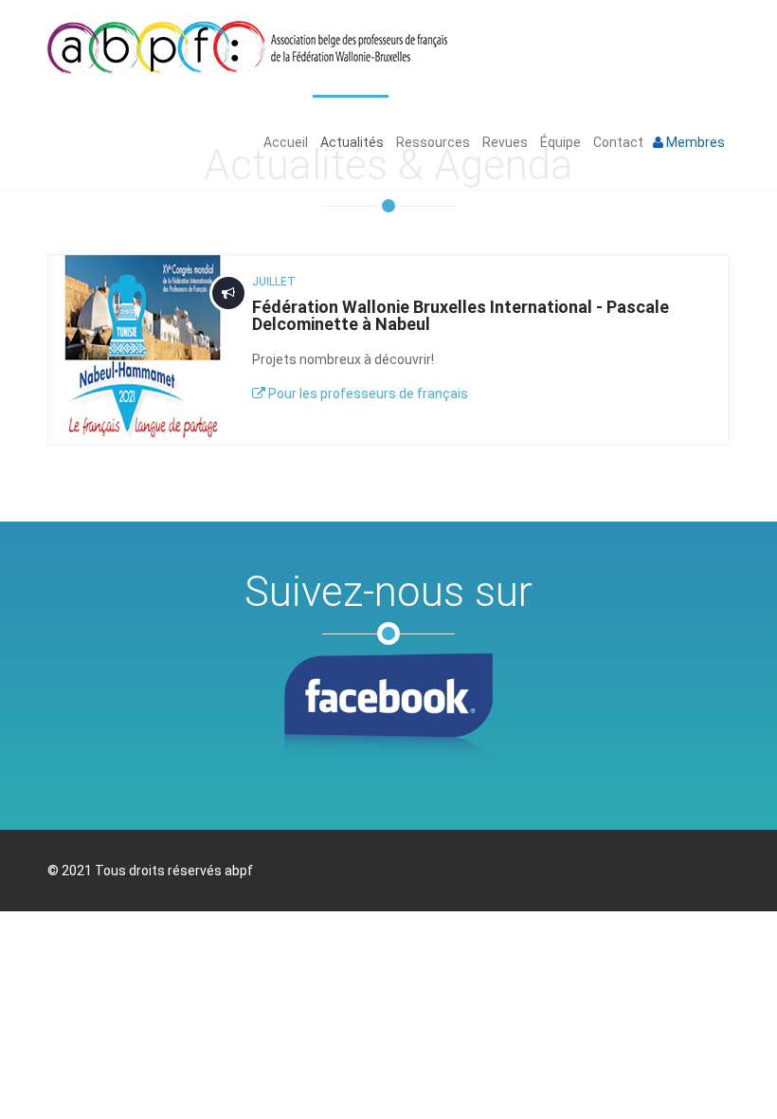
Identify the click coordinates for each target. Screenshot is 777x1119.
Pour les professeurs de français (366, 393)
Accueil (284, 142)
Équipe (559, 142)
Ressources (431, 142)
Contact (616, 142)
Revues (503, 142)
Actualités (350, 142)
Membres (694, 142)
